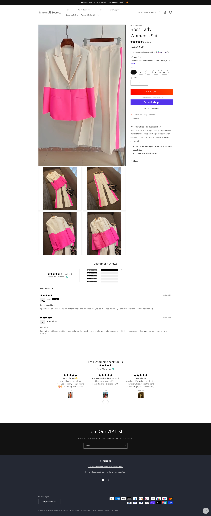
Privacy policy (85, 510)
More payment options (151, 108)
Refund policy (74, 510)
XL (156, 72)
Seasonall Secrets (49, 510)
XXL (164, 72)
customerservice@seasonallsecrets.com (105, 466)
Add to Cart (151, 92)
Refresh (136, 118)
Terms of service (98, 510)
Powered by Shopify (61, 510)
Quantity (134, 78)
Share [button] (135, 161)
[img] (46, 295)
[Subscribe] (124, 446)
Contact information (111, 510)
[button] (82, 9)
